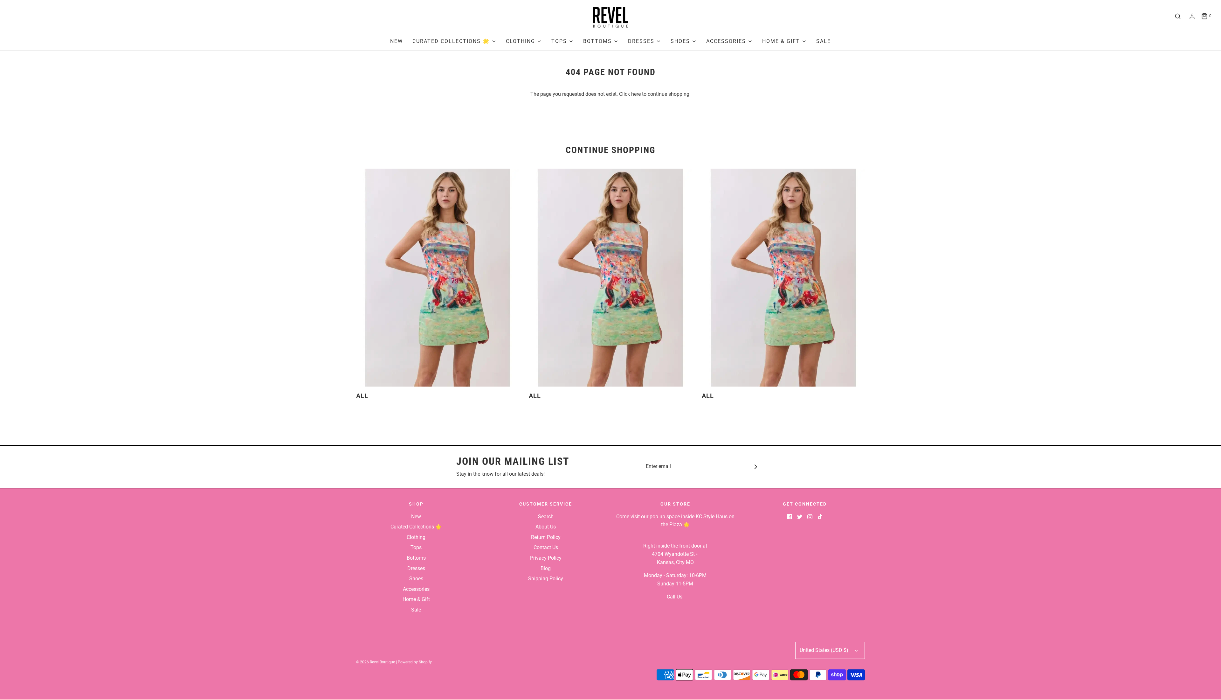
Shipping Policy (545, 579)
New (396, 41)
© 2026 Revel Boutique (375, 662)
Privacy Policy (546, 558)
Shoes (416, 579)
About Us (545, 527)
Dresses (416, 568)
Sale (823, 41)
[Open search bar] (1177, 16)
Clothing (416, 537)
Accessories (416, 589)
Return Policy (546, 537)
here (636, 94)
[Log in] (1192, 16)
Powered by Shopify (415, 662)
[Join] (756, 466)
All (362, 396)
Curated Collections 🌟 (416, 527)
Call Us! (675, 597)
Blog (546, 568)
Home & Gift (416, 599)
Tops (416, 547)
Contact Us (546, 547)
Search (546, 517)
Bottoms (416, 558)
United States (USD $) (825, 650)
